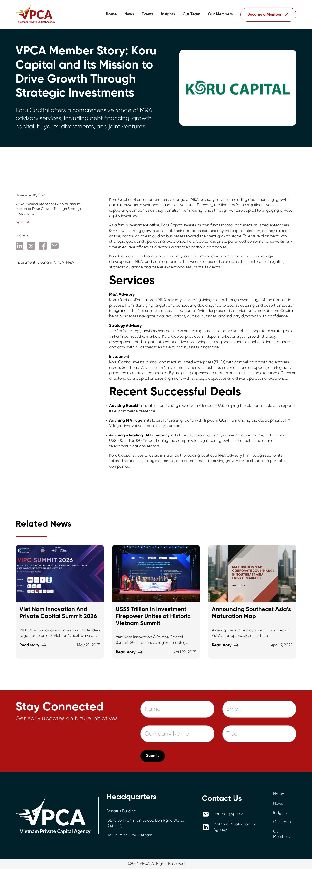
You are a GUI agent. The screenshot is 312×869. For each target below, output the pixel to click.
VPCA (59, 262)
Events (147, 14)
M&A (70, 262)
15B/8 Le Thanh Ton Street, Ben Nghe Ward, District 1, (145, 823)
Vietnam (44, 262)
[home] (35, 14)
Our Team (191, 14)
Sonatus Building (121, 811)
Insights (168, 14)
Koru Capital (120, 200)
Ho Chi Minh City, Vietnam (129, 835)
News (129, 14)
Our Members (220, 14)
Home (111, 14)
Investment (25, 262)
